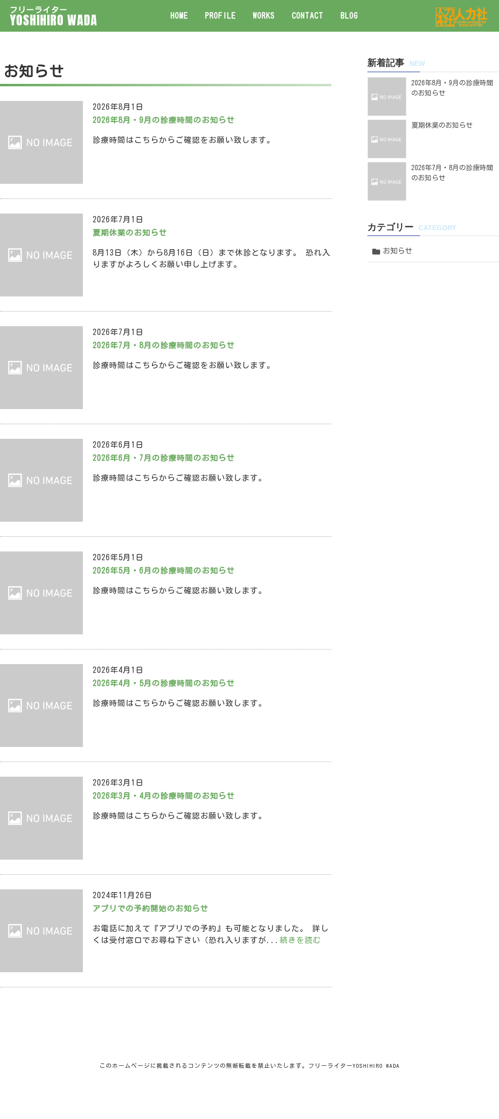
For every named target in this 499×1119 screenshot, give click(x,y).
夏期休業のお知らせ (130, 232)
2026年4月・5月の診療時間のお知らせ (164, 683)
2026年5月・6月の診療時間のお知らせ (164, 570)
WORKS (264, 16)
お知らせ (397, 251)
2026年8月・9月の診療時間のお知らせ (164, 120)
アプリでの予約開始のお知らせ (151, 908)
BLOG (349, 16)
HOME (179, 16)
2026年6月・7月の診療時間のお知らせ (164, 458)
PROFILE (220, 16)
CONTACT (308, 16)
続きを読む (300, 940)
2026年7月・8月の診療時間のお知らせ (164, 345)
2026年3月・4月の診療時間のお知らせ (164, 796)
